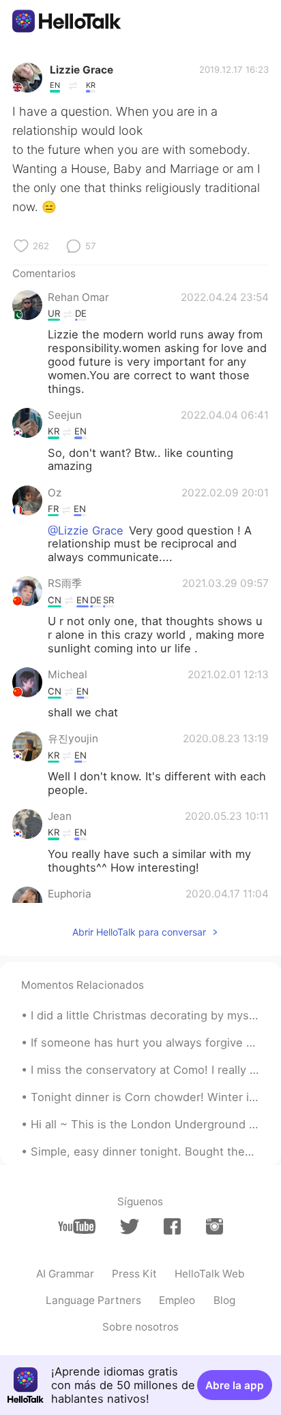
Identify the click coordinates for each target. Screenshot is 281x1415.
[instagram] (214, 1226)
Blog (224, 1300)
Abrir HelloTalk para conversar (139, 932)
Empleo (177, 1300)
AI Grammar (65, 1273)
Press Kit (134, 1273)
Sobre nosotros (140, 1326)
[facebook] (172, 1226)
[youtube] (76, 1226)
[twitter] (129, 1227)
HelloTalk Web (210, 1273)
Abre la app (234, 1385)
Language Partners (93, 1300)
